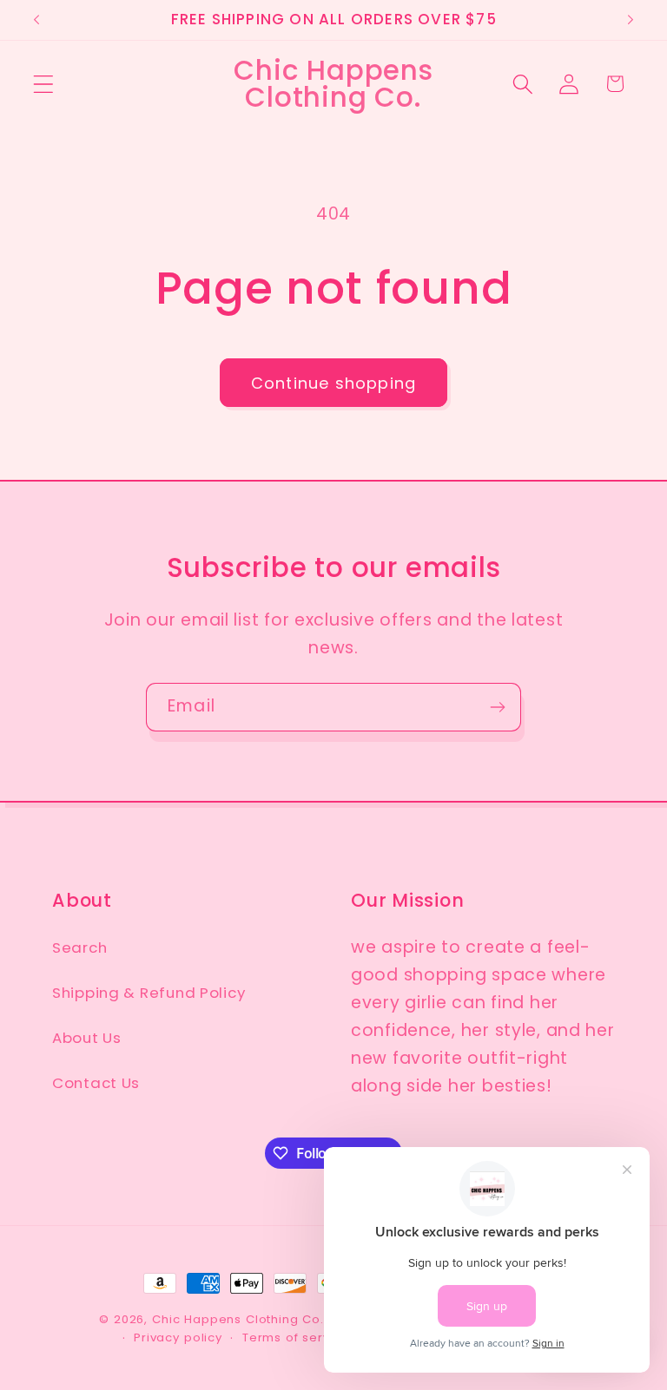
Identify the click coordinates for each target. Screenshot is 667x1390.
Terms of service (295, 1337)
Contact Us (96, 1082)
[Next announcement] (630, 20)
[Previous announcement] (36, 20)
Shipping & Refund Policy (148, 992)
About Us (87, 1037)
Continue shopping (333, 383)
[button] (44, 84)
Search (79, 947)
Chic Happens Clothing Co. (238, 1319)
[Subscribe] (497, 707)
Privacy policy (178, 1337)
